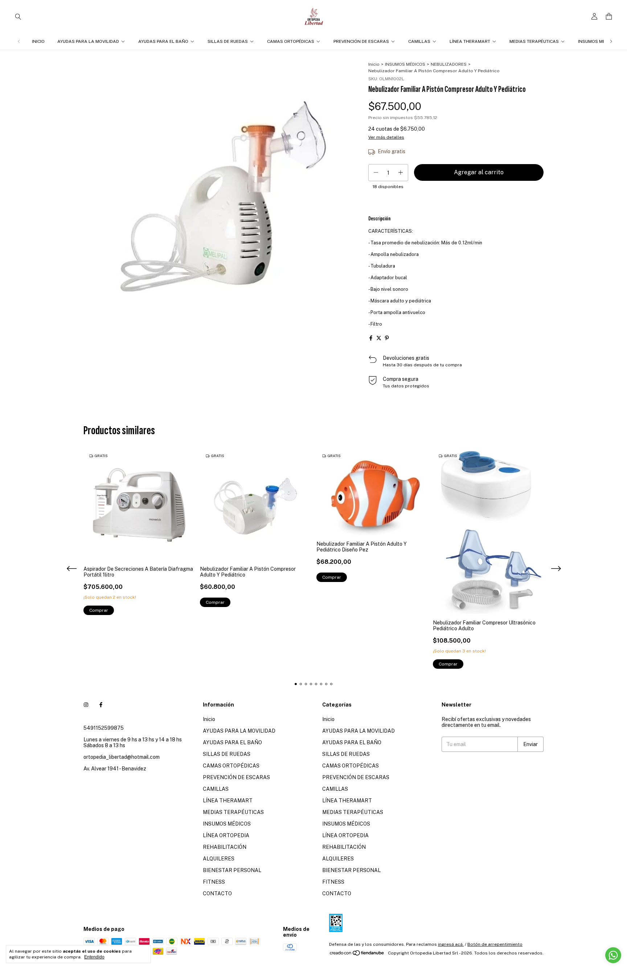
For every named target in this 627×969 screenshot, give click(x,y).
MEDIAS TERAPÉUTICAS (534, 41)
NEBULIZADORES (449, 64)
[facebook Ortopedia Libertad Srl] (100, 705)
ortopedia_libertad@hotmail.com (121, 757)
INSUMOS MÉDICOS (598, 41)
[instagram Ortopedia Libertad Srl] (86, 705)
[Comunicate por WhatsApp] (613, 955)
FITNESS (214, 882)
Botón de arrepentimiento (494, 944)
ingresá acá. (451, 944)
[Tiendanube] (357, 954)
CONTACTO (217, 893)
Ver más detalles (386, 137)
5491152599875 (103, 728)
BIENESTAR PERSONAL (232, 870)
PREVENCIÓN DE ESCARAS (361, 41)
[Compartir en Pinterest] (386, 338)
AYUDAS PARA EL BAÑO (163, 41)
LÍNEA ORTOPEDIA (226, 835)
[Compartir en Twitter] (378, 338)
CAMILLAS (419, 41)
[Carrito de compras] (608, 16)
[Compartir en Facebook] (370, 338)
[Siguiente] (611, 41)
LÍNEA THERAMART (470, 41)
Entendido (94, 957)
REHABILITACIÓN (224, 847)
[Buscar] (18, 16)
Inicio (38, 41)
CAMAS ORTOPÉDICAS (290, 41)
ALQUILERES (218, 859)
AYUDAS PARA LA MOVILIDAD (88, 41)
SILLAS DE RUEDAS (228, 41)
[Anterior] (19, 41)
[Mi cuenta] (594, 16)
